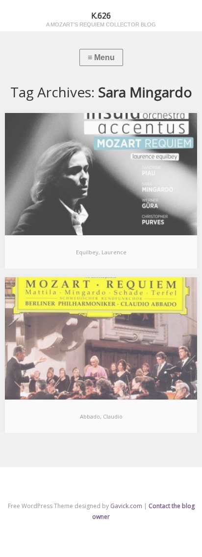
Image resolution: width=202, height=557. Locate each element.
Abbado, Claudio (101, 416)
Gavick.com (126, 506)
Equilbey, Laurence (101, 252)
